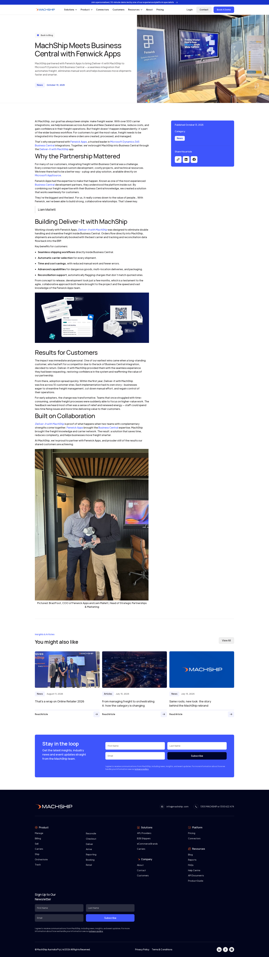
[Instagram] (231, 949)
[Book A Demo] (224, 10)
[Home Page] (45, 10)
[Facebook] (225, 949)
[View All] (226, 640)
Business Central (45, 184)
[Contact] (204, 10)
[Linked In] (219, 949)
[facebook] (194, 159)
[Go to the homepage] (53, 806)
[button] (70, 10)
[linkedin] (186, 159)
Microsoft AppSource (48, 175)
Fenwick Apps (78, 141)
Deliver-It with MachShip (53, 149)
